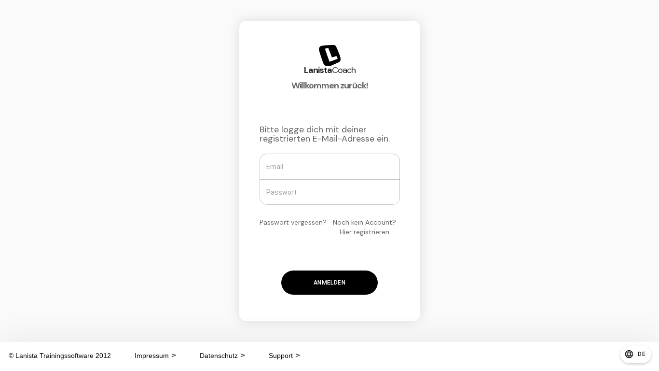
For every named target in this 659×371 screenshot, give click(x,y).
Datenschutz (219, 355)
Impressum (152, 355)
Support (281, 355)
